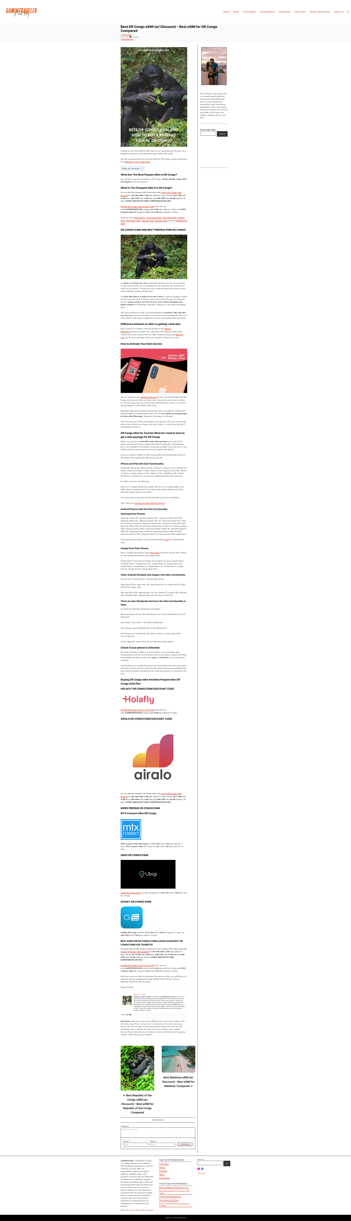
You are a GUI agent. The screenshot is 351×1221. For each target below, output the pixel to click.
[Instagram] (122, 1015)
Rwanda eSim (161, 221)
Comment (125, 1126)
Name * (126, 1141)
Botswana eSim (133, 221)
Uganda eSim (147, 221)
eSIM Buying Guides (127, 39)
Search (222, 134)
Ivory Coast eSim (154, 218)
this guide (154, 553)
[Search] (226, 1163)
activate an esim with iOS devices (149, 503)
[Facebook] (125, 1015)
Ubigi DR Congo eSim (131, 893)
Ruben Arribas (127, 34)
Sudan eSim (139, 218)
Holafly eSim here (149, 397)
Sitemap (149, 1210)
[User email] (130, 1015)
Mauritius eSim (170, 218)
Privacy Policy (134, 1210)
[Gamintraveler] (46, 11)
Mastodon (202, 1173)
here (167, 540)
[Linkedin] (127, 1015)
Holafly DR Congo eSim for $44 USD (137, 206)
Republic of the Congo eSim (137, 162)
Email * (153, 1141)
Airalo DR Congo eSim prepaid (135, 952)
